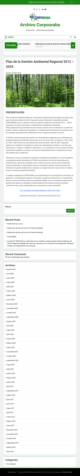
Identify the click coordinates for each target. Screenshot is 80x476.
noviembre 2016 (12, 434)
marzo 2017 (11, 417)
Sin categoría (11, 464)
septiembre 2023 (12, 317)
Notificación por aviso (15, 224)
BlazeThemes (67, 472)
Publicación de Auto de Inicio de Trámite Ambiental (46, 2)
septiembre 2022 (12, 360)
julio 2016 (10, 452)
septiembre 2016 (12, 443)
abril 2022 (10, 369)
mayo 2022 (10, 365)
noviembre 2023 (12, 308)
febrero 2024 (11, 295)
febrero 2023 (11, 343)
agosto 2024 (11, 269)
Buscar (8, 207)
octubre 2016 (11, 438)
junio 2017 (10, 404)
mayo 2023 (10, 330)
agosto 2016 (11, 447)
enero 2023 (10, 347)
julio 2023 (10, 326)
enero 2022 (10, 382)
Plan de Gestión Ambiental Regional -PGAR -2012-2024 (40, 190)
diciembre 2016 (12, 430)
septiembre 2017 (12, 391)
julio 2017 (10, 399)
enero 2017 (10, 425)
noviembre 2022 (12, 352)
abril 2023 (10, 334)
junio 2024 (10, 278)
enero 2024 (10, 300)
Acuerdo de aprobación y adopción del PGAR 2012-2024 (40, 196)
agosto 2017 (11, 395)
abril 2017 (10, 412)
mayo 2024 (10, 282)
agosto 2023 (11, 321)
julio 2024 (10, 274)
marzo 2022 (11, 373)
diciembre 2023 (12, 304)
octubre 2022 (11, 356)
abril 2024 (10, 287)
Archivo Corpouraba (40, 24)
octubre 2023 (11, 313)
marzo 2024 (11, 291)
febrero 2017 (11, 421)
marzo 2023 (11, 339)
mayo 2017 (10, 408)
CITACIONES (11, 237)
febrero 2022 (11, 378)
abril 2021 (10, 386)
